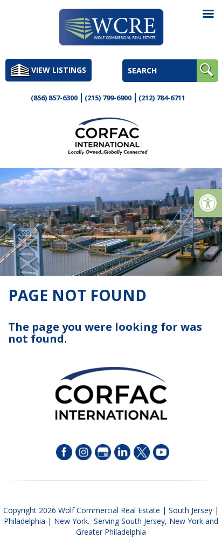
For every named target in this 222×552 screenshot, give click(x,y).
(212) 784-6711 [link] (161, 98)
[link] (208, 203)
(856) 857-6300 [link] (54, 98)
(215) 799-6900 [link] (108, 98)
